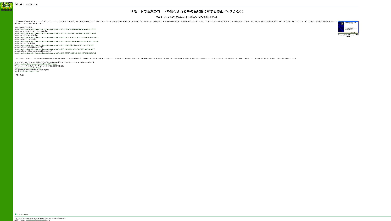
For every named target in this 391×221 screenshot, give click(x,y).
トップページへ (22, 214)
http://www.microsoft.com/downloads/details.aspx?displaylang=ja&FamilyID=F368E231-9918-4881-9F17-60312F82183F (54, 45)
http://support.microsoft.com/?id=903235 (28, 68)
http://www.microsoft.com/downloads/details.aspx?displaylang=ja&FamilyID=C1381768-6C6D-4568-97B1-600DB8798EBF (55, 29)
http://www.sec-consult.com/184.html (27, 71)
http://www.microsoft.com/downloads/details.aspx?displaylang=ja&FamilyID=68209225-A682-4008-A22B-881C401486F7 (55, 49)
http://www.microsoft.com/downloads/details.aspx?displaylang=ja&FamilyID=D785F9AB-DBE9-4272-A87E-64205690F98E (55, 53)
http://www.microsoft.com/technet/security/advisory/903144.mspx (36, 64)
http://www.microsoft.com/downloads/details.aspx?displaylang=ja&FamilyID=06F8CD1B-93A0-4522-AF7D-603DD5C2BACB (56, 37)
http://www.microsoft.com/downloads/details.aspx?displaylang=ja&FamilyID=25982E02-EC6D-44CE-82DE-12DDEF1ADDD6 (56, 41)
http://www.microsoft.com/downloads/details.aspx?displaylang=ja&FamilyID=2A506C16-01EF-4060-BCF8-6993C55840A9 (55, 33)
